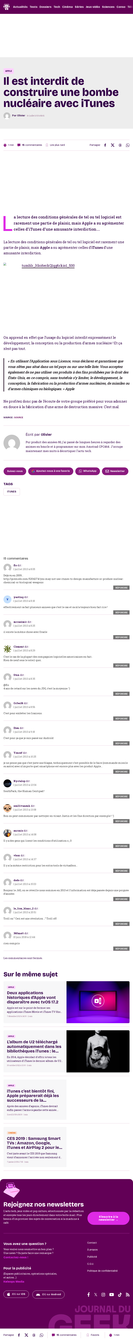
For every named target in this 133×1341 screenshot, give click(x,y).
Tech (57, 6)
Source (18, 417)
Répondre (121, 587)
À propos (92, 1249)
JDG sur (18, 1294)
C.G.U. (90, 1263)
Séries (79, 6)
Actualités (20, 6)
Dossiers (45, 6)
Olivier (21, 115)
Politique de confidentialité (102, 1270)
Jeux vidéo (93, 6)
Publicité (92, 1256)
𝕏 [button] (95, 1294)
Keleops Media (13, 1281)
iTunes (11, 491)
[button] (88, 1295)
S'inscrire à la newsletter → (108, 1218)
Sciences (108, 6)
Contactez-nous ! (15, 1257)
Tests (33, 6)
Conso (121, 6)
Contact (92, 1242)
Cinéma (67, 6)
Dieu (16, 728)
